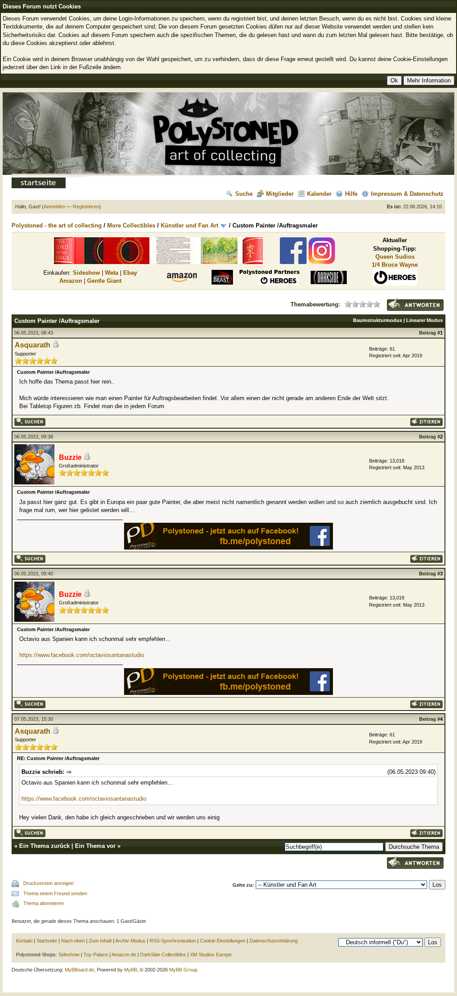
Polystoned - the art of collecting (57, 225)
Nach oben (73, 940)
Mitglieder (280, 193)
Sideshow (86, 272)
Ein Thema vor (95, 846)
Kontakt (24, 940)
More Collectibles (131, 225)
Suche (244, 193)
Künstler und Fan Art (189, 225)
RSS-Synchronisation (173, 940)
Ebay (130, 272)
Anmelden (54, 206)
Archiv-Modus (130, 940)
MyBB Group (183, 969)
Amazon (70, 280)
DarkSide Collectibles (163, 954)
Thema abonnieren (43, 903)
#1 (440, 332)
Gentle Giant (104, 280)
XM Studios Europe (211, 954)
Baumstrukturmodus (377, 320)
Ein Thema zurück (44, 846)
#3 (440, 573)
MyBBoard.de (79, 969)
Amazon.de (124, 954)
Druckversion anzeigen (48, 883)
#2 (440, 436)
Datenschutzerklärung (273, 940)
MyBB (130, 969)
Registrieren (86, 206)
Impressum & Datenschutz (407, 193)
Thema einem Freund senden (55, 893)
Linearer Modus (424, 320)
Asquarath (32, 345)
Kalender (319, 193)
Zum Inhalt (100, 940)
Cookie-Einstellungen (222, 940)
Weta (111, 272)
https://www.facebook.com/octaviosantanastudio (81, 655)
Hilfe (351, 193)
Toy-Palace (95, 954)
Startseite (47, 940)
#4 (440, 719)
